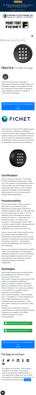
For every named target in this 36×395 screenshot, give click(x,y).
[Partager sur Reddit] (3, 364)
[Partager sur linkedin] (18, 361)
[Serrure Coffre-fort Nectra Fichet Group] (5, 77)
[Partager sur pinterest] (13, 361)
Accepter (27, 380)
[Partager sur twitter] (8, 361)
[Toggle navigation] (32, 36)
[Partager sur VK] (28, 361)
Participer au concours (17, 10)
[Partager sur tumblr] (23, 361)
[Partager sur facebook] (3, 361)
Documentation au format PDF (18, 323)
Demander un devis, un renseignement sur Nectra (19, 106)
